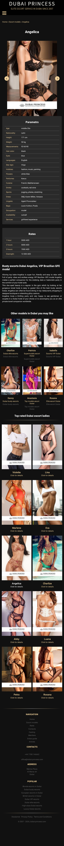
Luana (47, 639)
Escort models (14, 22)
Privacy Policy (27, 816)
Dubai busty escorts (11, 401)
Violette (17, 472)
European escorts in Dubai (32, 792)
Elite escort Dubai (53, 401)
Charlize (11, 350)
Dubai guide (32, 738)
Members (32, 735)
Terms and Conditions (43, 816)
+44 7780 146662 (32, 754)
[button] (6, 78)
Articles (32, 741)
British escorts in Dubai (32, 796)
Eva (47, 528)
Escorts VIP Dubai (53, 353)
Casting (32, 732)
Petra (16, 694)
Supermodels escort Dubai (32, 354)
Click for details (16, 475)
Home (4, 22)
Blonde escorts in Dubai (32, 786)
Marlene (16, 528)
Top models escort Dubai (32, 402)
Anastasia (32, 398)
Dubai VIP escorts (32, 799)
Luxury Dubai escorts (32, 809)
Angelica (16, 583)
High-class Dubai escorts (32, 805)
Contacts (32, 729)
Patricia (32, 350)
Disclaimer (16, 816)
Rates (32, 725)
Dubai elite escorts (10, 353)
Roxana (53, 398)
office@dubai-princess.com (32, 759)
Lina (47, 472)
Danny (11, 398)
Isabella (53, 350)
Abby (16, 639)
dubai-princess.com (38, 821)
